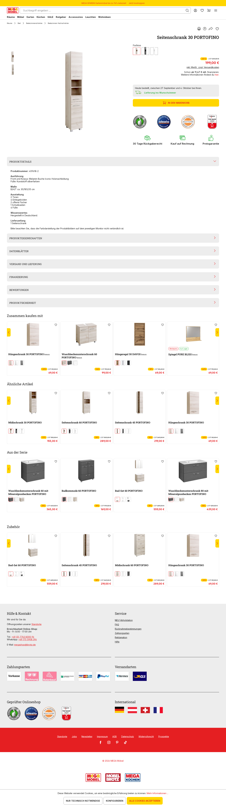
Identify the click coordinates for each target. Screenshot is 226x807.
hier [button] (217, 74)
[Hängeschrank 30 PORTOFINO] (33, 334)
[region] (68, 91)
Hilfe (117, 641)
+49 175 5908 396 (27, 639)
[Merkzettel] (202, 10)
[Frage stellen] (204, 29)
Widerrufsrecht (146, 736)
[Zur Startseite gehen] (12, 10)
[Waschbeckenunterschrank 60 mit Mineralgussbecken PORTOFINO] (33, 470)
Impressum (102, 736)
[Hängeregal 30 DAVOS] (140, 334)
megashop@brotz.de (25, 644)
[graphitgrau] (145, 51)
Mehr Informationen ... (157, 793)
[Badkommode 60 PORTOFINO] (86, 470)
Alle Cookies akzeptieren (144, 800)
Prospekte (163, 736)
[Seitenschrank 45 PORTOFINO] (140, 402)
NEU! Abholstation (124, 620)
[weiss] (154, 51)
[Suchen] (187, 10)
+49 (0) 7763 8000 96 (23, 637)
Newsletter (86, 736)
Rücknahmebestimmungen (128, 629)
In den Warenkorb (178, 103)
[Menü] (215, 10)
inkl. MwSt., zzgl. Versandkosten (203, 67)
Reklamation (121, 637)
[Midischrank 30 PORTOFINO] (33, 402)
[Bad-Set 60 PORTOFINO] (140, 470)
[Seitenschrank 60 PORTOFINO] (86, 402)
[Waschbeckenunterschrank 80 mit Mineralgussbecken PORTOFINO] (193, 470)
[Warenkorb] (209, 10)
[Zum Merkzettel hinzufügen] (217, 29)
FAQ (117, 624)
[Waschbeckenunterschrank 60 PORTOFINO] (86, 334)
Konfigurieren (114, 800)
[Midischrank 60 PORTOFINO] (140, 545)
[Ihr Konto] (195, 10)
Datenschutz (127, 736)
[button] (147, 140)
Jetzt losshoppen (137, 3)
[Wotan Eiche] (117, 362)
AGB (114, 736)
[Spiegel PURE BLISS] (193, 334)
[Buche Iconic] (136, 51)
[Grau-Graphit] (128, 362)
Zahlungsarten (122, 633)
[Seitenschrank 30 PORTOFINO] (74, 91)
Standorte (37, 624)
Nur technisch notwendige (83, 800)
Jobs (74, 736)
